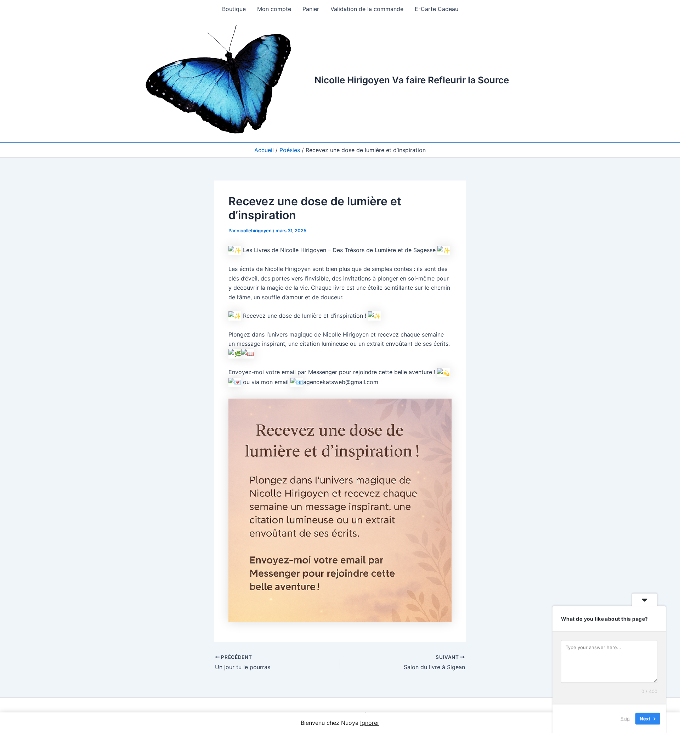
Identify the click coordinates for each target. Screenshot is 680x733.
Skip (625, 718)
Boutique (234, 8)
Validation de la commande (366, 8)
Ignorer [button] (369, 722)
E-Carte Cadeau (436, 8)
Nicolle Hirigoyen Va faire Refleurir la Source (411, 79)
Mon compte (274, 8)
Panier (310, 8)
